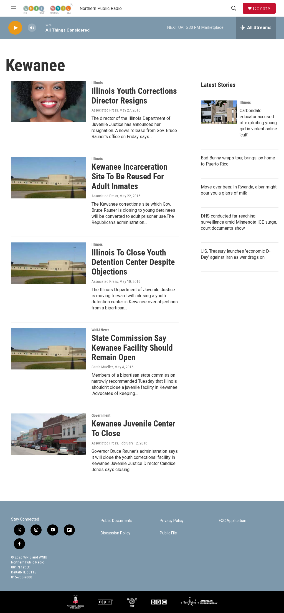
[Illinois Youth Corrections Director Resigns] (48, 101)
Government (101, 415)
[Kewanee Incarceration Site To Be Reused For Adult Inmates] (48, 177)
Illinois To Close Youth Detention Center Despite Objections (133, 262)
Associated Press (105, 110)
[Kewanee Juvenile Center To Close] (48, 434)
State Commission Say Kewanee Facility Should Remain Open (132, 347)
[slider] (41, 27)
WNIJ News (100, 330)
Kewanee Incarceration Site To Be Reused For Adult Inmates (130, 176)
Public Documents (116, 521)
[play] (15, 28)
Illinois (97, 83)
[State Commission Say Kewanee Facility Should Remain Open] (48, 348)
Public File (168, 533)
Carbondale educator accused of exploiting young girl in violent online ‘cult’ (258, 123)
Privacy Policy (172, 521)
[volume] (32, 28)
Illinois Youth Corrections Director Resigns (134, 95)
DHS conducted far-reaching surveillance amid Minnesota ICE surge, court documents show (239, 222)
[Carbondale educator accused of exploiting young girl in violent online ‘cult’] (219, 112)
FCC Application (232, 521)
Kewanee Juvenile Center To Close (133, 428)
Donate (261, 8)
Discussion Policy (115, 533)
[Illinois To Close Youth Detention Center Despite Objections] (48, 263)
